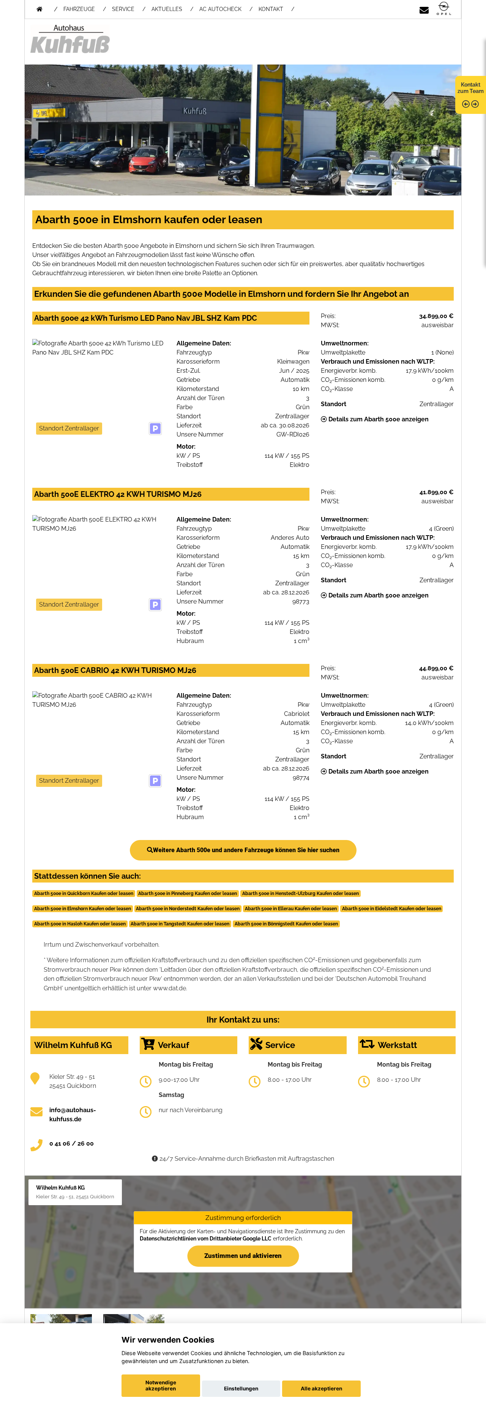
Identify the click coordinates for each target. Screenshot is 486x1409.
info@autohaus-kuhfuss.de (72, 1114)
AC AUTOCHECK (220, 9)
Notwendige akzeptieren (160, 1385)
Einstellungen (241, 1388)
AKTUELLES (166, 9)
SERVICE (123, 9)
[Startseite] (443, 9)
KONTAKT (271, 9)
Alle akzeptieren (321, 1388)
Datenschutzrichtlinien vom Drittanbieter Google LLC (205, 1239)
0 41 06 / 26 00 (71, 1143)
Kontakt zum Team (471, 88)
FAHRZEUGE (79, 9)
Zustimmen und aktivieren (243, 1255)
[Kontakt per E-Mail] (424, 9)
